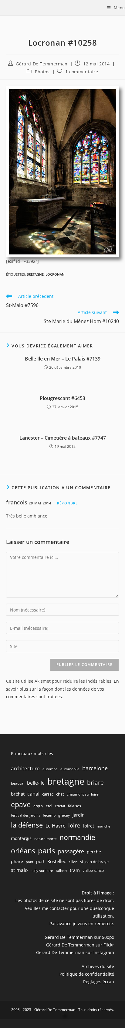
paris (46, 850)
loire (74, 825)
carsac (47, 794)
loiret (88, 826)
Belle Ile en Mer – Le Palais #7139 (62, 358)
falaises (74, 805)
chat (60, 794)
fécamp (49, 815)
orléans (23, 851)
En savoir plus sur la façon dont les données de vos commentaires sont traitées (62, 688)
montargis (21, 838)
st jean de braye (94, 861)
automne (50, 769)
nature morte (45, 838)
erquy (38, 805)
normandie (77, 837)
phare (17, 861)
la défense (27, 825)
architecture (25, 768)
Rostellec (56, 861)
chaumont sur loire (83, 794)
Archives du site (98, 966)
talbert (61, 870)
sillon (73, 861)
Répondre (67, 503)
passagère (71, 851)
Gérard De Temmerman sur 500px (79, 937)
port (40, 861)
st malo (19, 870)
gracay (64, 815)
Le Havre (56, 825)
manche (103, 826)
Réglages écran (98, 981)
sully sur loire (42, 870)
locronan (55, 274)
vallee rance (93, 870)
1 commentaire (81, 72)
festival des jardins (25, 815)
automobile (69, 769)
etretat (60, 806)
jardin (79, 815)
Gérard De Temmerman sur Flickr (80, 945)
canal (33, 793)
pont (29, 862)
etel (49, 805)
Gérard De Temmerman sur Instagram (75, 952)
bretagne (35, 274)
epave (21, 804)
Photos (42, 72)
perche (94, 852)
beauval (17, 783)
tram (75, 870)
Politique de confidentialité (86, 974)
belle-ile (36, 782)
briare (95, 782)
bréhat (18, 794)
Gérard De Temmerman (41, 64)
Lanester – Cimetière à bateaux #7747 (62, 437)
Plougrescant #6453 (62, 398)
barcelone (95, 768)
